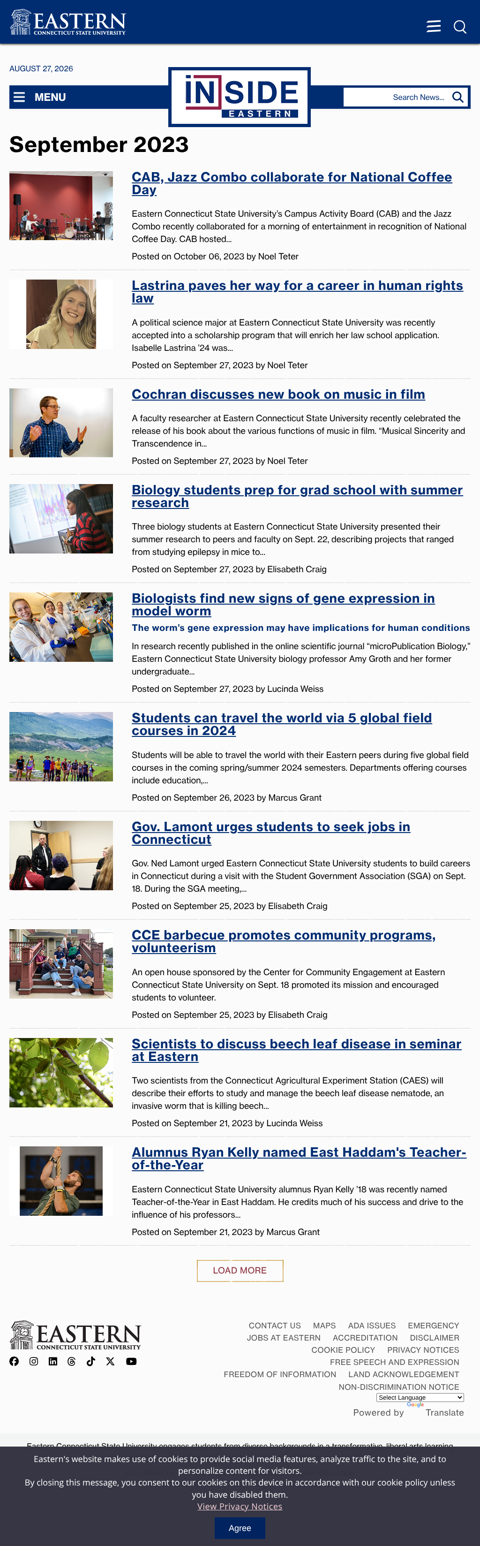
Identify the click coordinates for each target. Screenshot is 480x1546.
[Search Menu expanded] (461, 27)
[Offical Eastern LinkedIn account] (53, 1362)
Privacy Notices (423, 1350)
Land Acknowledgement (404, 1374)
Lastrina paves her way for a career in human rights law (297, 293)
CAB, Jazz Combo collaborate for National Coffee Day (292, 184)
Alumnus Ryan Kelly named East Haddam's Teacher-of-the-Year (299, 1159)
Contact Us (275, 1325)
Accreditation (365, 1337)
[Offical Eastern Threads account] (72, 1362)
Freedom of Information (280, 1374)
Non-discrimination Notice (399, 1387)
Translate (445, 1413)
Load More (240, 1271)
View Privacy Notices (240, 1506)
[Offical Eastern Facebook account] (16, 1362)
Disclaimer (435, 1337)
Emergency (434, 1325)
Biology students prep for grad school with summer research (297, 497)
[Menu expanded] (433, 27)
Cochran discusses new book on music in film (278, 395)
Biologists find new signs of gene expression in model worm (301, 612)
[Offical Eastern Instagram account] (34, 1362)
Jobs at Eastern (284, 1337)
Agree (240, 1528)
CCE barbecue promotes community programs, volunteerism (284, 942)
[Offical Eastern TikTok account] (91, 1362)
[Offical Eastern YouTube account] (131, 1362)
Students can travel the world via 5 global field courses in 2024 (282, 725)
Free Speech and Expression (394, 1362)
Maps (324, 1325)
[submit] (460, 97)
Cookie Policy (343, 1350)
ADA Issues (372, 1325)
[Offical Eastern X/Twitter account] (111, 1362)
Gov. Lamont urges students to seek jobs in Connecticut (271, 834)
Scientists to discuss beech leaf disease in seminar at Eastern (297, 1051)
